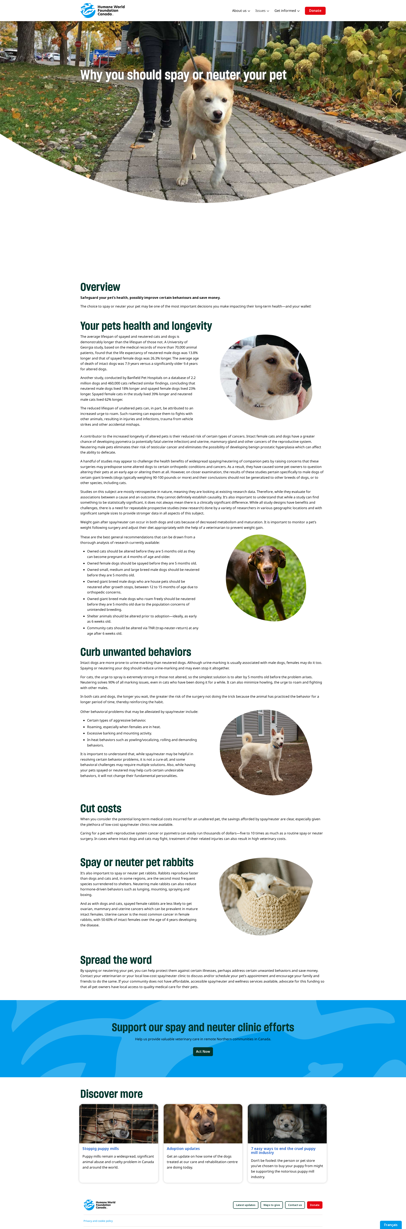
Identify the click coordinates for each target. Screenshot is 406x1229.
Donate (315, 10)
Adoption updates (183, 1148)
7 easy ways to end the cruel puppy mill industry (283, 1150)
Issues (260, 10)
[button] (203, 1051)
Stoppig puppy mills (100, 1148)
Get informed (285, 10)
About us (239, 10)
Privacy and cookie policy (98, 1221)
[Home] (104, 10)
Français (391, 1224)
